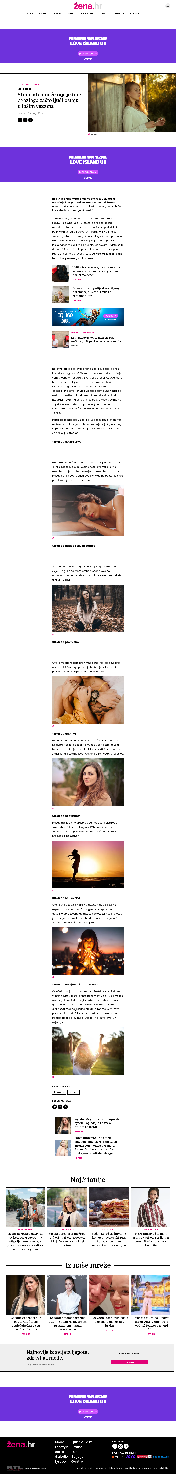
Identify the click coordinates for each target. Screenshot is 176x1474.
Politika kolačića (114, 1468)
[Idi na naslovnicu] (88, 9)
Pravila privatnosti (95, 1468)
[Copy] (20, 122)
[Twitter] (30, 122)
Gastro (71, 13)
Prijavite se (129, 1362)
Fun (147, 13)
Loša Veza (59, 1092)
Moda (30, 13)
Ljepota (105, 13)
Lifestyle (119, 13)
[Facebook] (25, 122)
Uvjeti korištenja (132, 1468)
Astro (42, 13)
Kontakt (80, 1468)
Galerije (56, 13)
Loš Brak (73, 1092)
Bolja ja (135, 13)
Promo (76, 1447)
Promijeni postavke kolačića (155, 1468)
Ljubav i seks (88, 13)
